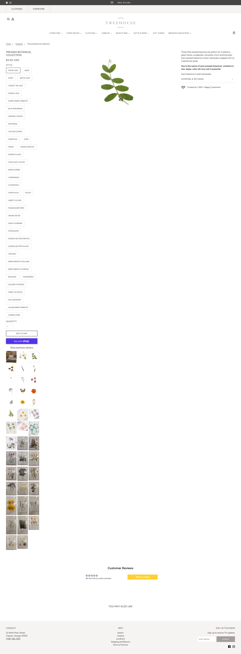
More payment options (21, 347)
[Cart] (234, 32)
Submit (225, 639)
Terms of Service (120, 645)
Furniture (39, 9)
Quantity (11, 321)
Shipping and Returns (120, 642)
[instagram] (10, 2)
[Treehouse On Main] (120, 22)
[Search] (8, 19)
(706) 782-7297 (13, 639)
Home (8, 44)
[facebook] (7, 2)
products (19, 44)
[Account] (13, 19)
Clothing (16, 9)
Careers (120, 636)
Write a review (142, 577)
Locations (120, 639)
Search (120, 633)
